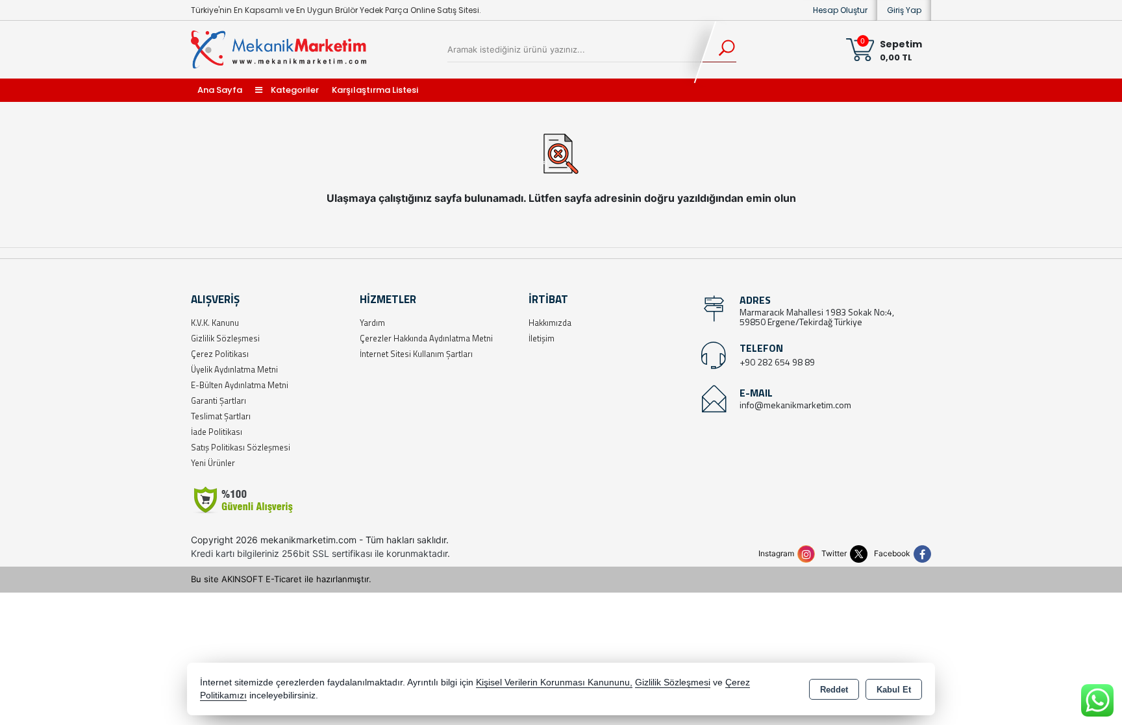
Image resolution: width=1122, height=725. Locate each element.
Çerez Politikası (220, 353)
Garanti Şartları (218, 400)
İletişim (542, 338)
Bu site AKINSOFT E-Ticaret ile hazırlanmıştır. (281, 579)
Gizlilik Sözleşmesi (225, 338)
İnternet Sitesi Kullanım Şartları (416, 353)
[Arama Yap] (718, 49)
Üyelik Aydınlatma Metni (234, 369)
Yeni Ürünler (213, 462)
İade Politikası (216, 431)
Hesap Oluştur (840, 10)
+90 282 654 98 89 (777, 362)
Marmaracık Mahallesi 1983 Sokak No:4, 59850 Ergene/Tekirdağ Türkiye (817, 316)
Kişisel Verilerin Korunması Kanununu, (554, 682)
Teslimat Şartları (221, 416)
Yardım (372, 322)
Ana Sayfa (219, 90)
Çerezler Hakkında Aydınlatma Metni (426, 338)
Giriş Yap (904, 10)
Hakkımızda (550, 322)
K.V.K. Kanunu (215, 322)
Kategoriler (294, 90)
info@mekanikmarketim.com (795, 405)
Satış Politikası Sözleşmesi (240, 447)
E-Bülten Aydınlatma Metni (239, 384)
